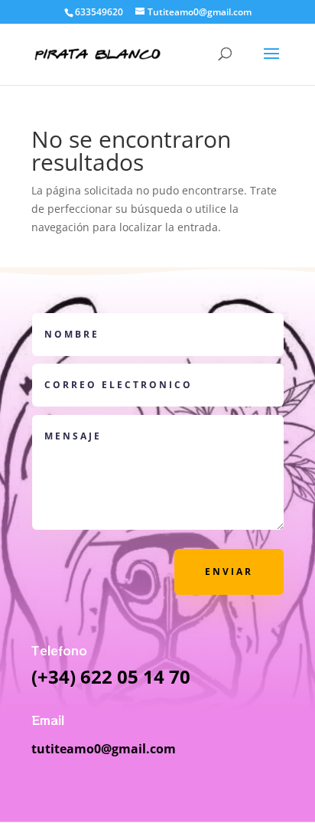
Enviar (229, 571)
